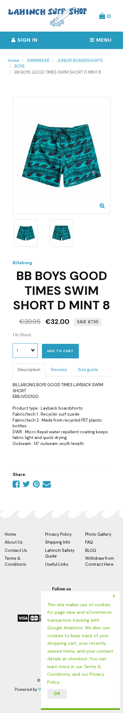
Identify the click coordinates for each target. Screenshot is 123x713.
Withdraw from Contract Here (99, 561)
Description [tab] (29, 369)
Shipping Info (57, 542)
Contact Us (16, 550)
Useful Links (56, 564)
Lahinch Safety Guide (59, 553)
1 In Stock (22, 335)
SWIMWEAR (38, 60)
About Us (14, 542)
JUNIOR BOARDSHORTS (80, 60)
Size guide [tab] (88, 369)
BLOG (90, 550)
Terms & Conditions (15, 561)
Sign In (27, 40)
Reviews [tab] (59, 369)
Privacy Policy (58, 534)
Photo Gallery (98, 534)
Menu (103, 40)
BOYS (20, 66)
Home (13, 60)
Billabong (22, 262)
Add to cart (60, 351)
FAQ (89, 542)
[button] (105, 16)
